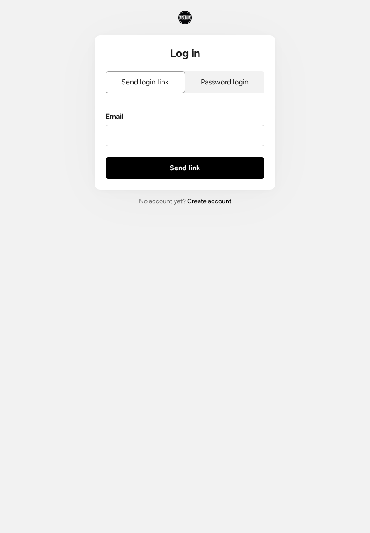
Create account (209, 201)
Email (115, 116)
